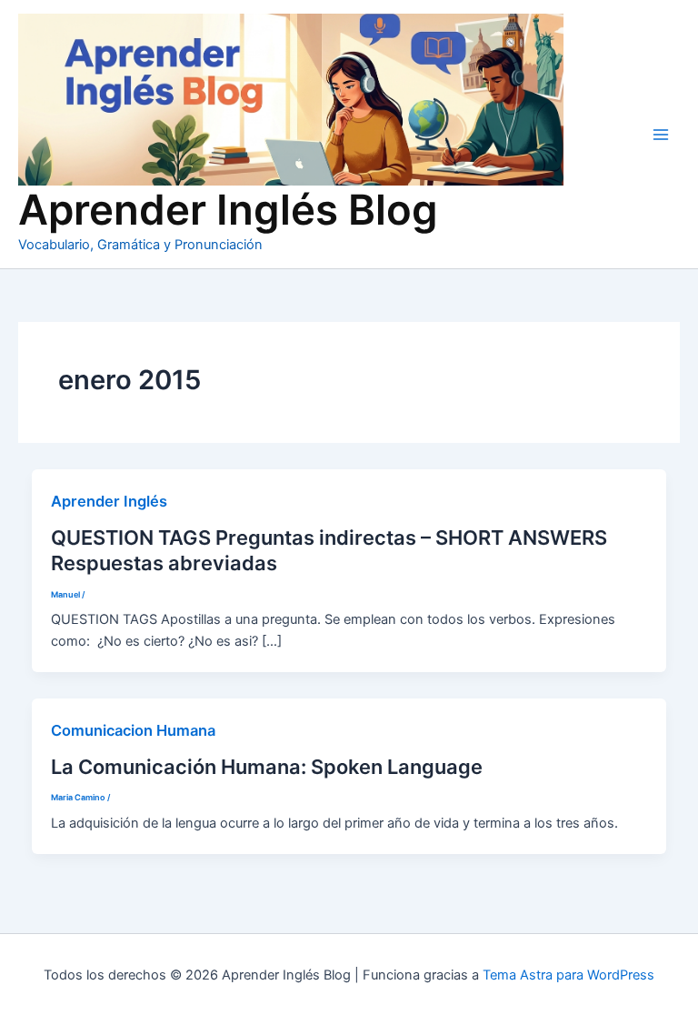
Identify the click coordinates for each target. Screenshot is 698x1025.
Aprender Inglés (109, 501)
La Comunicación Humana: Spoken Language (267, 767)
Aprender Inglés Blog (228, 210)
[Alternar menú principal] (661, 135)
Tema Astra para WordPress (568, 975)
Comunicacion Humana (133, 730)
